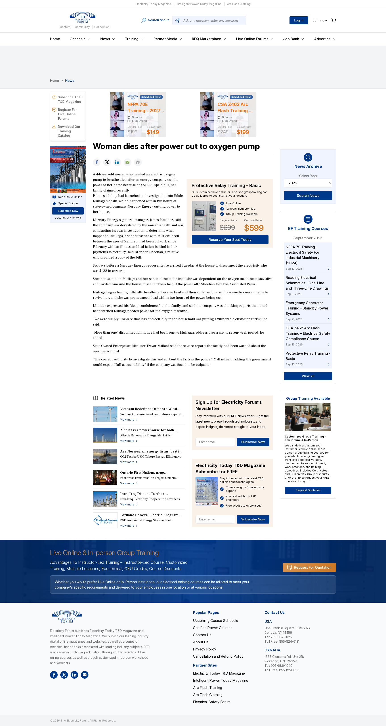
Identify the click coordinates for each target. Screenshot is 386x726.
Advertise (322, 39)
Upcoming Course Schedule (215, 620)
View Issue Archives (68, 218)
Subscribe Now (253, 442)
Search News (308, 195)
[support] (127, 162)
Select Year (308, 176)
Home (55, 39)
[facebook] (97, 162)
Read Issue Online (70, 197)
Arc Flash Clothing (239, 4)
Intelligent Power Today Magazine (199, 4)
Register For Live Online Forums (67, 114)
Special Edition (68, 203)
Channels (77, 39)
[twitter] (107, 162)
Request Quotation (308, 490)
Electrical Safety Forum (212, 702)
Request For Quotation (312, 567)
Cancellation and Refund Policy (218, 656)
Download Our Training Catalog (69, 131)
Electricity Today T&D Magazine (219, 673)
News (105, 39)
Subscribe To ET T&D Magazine (70, 99)
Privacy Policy (204, 649)
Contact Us (202, 635)
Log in (299, 20)
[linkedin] (117, 162)
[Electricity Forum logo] (82, 17)
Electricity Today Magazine (153, 4)
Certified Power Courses (212, 627)
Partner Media (165, 39)
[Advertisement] (183, 380)
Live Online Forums (252, 39)
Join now (320, 20)
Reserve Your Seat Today (230, 239)
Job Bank (291, 39)
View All (308, 376)
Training (131, 39)
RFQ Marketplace (206, 39)
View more (127, 419)
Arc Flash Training (207, 687)
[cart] (333, 20)
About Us (200, 642)
